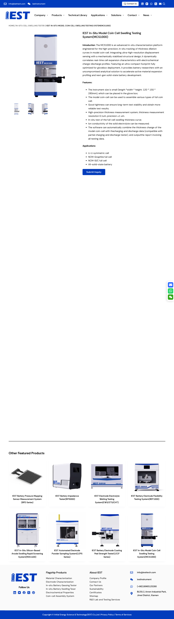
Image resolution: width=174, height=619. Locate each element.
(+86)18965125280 (147, 586)
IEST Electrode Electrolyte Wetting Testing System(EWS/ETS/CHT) (106, 499)
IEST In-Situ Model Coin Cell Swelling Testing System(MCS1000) (146, 553)
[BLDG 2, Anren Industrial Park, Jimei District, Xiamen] (131, 593)
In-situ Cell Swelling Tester (30, 25)
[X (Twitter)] (156, 4)
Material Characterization (59, 578)
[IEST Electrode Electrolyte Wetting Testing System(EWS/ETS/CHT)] (106, 475)
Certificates (96, 592)
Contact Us (132, 3)
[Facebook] (142, 4)
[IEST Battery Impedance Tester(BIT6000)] (67, 475)
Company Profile (98, 578)
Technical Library (77, 15)
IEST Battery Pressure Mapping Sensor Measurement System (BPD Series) (27, 499)
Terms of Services (123, 614)
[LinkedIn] (14, 592)
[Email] (160, 4)
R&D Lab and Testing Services (105, 599)
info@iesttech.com (17, 4)
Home (11, 25)
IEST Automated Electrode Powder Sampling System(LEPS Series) (67, 553)
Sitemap (94, 596)
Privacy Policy (107, 614)
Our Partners (96, 585)
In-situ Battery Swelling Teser (61, 589)
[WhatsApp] (151, 4)
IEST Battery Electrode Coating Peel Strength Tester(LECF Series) (107, 553)
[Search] (164, 4)
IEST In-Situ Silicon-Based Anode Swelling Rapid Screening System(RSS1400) (27, 553)
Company (39, 15)
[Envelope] (170, 285)
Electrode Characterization (60, 581)
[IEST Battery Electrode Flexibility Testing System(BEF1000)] (146, 475)
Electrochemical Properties (60, 592)
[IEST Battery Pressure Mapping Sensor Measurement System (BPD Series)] (27, 475)
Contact (132, 15)
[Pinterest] (33, 592)
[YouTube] (147, 4)
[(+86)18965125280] (131, 586)
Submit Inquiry (93, 172)
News (146, 15)
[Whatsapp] (170, 291)
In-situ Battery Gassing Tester (61, 585)
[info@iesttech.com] (131, 572)
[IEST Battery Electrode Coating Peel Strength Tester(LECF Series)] (106, 530)
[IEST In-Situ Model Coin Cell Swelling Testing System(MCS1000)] (146, 530)
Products (57, 15)
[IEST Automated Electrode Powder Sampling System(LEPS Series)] (67, 530)
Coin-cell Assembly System (60, 596)
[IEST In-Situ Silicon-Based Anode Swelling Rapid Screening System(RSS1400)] (27, 530)
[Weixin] (170, 297)
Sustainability (96, 589)
